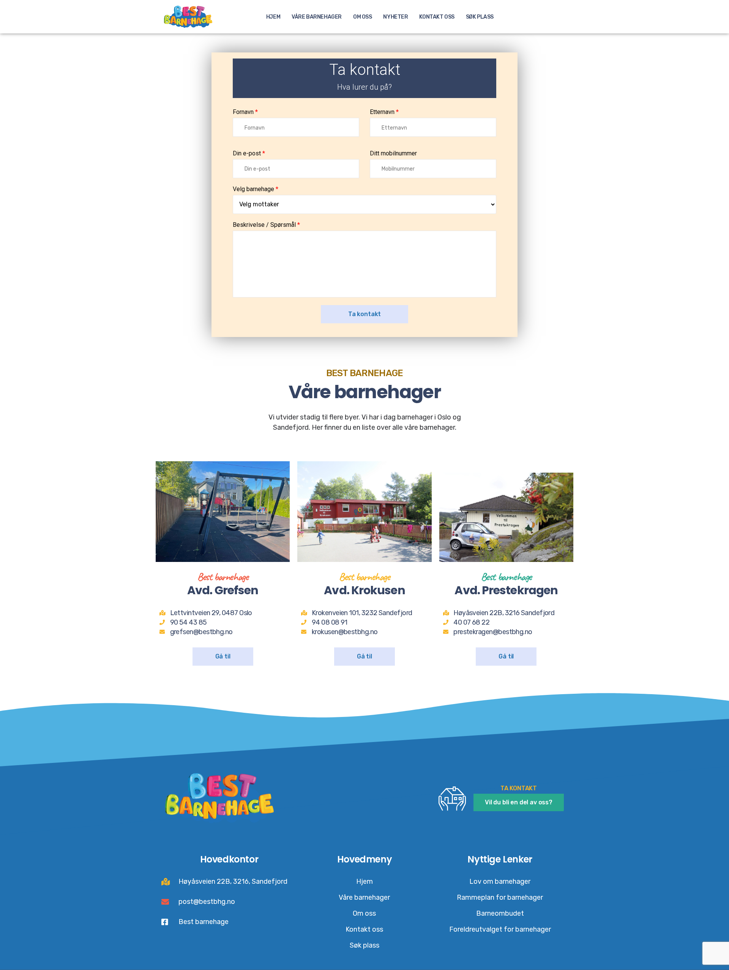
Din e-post (247, 153)
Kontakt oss (436, 17)
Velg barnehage (254, 189)
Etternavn (382, 112)
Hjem (273, 17)
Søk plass (480, 17)
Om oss (362, 17)
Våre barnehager (317, 17)
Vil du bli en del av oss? (518, 802)
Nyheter (395, 17)
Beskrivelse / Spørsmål (265, 225)
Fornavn (244, 112)
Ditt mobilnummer (393, 153)
